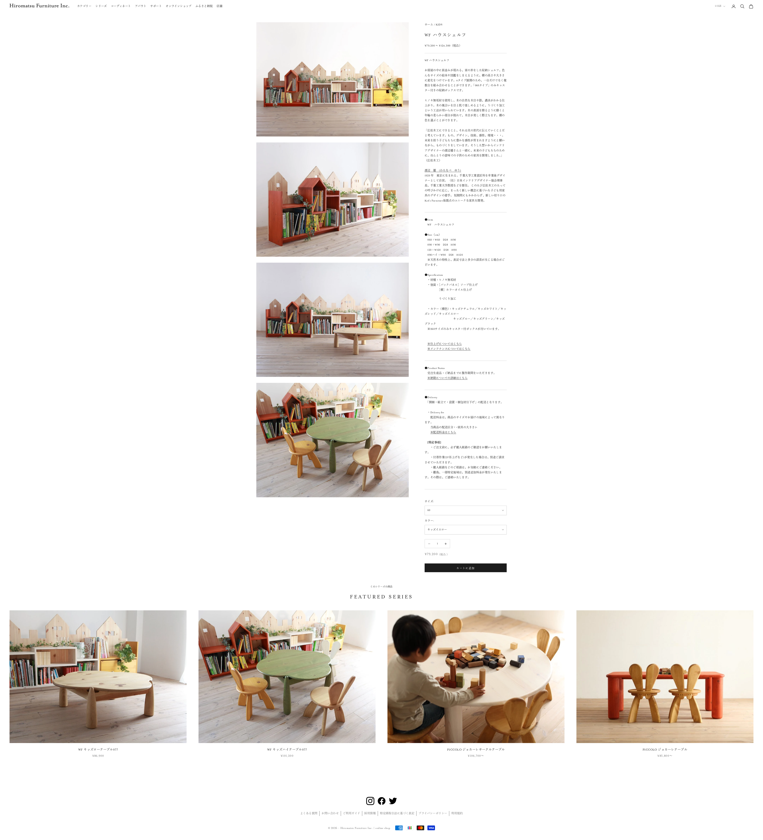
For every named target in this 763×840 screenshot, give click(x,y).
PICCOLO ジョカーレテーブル (665, 749)
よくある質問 (309, 813)
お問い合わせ (330, 813)
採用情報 (370, 813)
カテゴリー (84, 6)
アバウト (140, 6)
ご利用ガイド (351, 813)
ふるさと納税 (204, 6)
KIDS (439, 24)
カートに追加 (465, 568)
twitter (393, 801)
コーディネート (121, 6)
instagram (370, 801)
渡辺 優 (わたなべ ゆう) (443, 170)
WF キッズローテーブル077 (98, 749)
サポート (156, 6)
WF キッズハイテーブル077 (287, 749)
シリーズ (101, 6)
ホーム (429, 24)
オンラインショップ (179, 6)
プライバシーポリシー (432, 813)
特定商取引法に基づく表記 (397, 813)
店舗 (219, 6)
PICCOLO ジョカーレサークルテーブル (476, 749)
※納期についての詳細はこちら (447, 378)
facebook (382, 801)
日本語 (718, 6)
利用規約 (457, 813)
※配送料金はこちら (443, 432)
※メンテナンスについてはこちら (448, 348)
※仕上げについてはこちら (444, 343)
